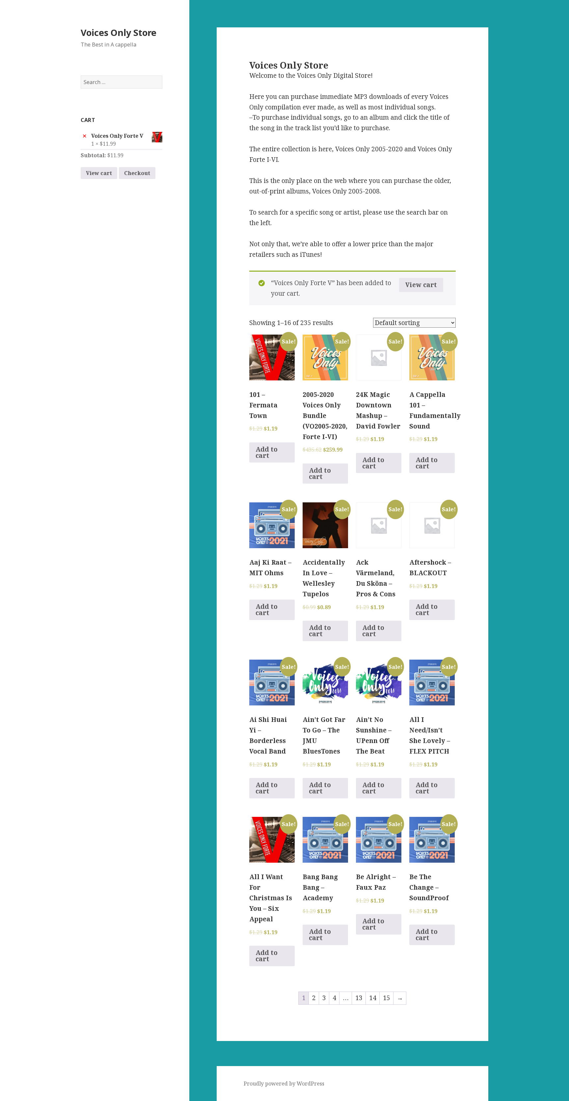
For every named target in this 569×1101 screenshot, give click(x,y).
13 (359, 998)
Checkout (137, 173)
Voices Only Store (118, 32)
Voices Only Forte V (117, 135)
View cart (99, 173)
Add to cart (267, 452)
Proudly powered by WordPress (284, 1083)
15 (386, 998)
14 (372, 998)
